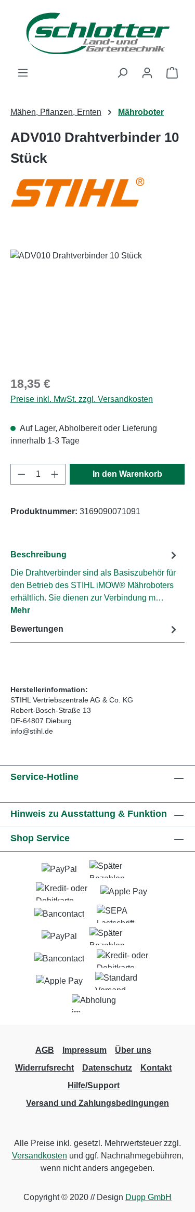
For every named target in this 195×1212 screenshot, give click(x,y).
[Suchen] (122, 72)
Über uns (133, 1050)
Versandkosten (39, 1155)
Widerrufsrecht (44, 1067)
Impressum (84, 1050)
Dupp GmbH (148, 1197)
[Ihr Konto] (147, 72)
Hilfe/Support (94, 1085)
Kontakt (156, 1067)
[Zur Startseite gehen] (98, 33)
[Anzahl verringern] (21, 474)
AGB (44, 1050)
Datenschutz (107, 1067)
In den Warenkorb (127, 474)
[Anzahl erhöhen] (55, 474)
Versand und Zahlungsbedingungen (97, 1103)
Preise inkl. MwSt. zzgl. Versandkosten (81, 399)
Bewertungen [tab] (36, 628)
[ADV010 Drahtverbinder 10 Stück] (97, 308)
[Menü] (22, 72)
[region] (97, 308)
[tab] (94, 582)
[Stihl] (97, 203)
